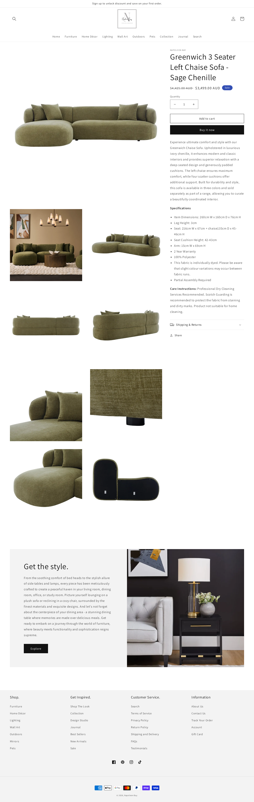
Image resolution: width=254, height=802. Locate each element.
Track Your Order (202, 720)
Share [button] (178, 335)
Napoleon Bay (130, 795)
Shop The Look (80, 706)
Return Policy (139, 727)
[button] (14, 18)
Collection (77, 713)
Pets (12, 748)
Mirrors (14, 741)
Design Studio (79, 720)
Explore (36, 648)
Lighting (15, 720)
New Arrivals (78, 741)
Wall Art (15, 727)
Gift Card (197, 734)
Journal (75, 727)
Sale (73, 748)
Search (135, 706)
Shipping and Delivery (145, 734)
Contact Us (198, 713)
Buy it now (207, 130)
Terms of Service (141, 713)
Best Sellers (78, 734)
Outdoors (16, 734)
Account (196, 727)
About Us (197, 706)
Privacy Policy (139, 720)
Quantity (175, 96)
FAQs (134, 741)
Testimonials (139, 748)
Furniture (16, 706)
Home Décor (18, 713)
